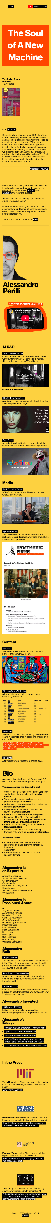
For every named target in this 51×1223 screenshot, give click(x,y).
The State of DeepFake (13, 398)
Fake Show (8, 440)
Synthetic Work (10, 531)
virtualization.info (10, 986)
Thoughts (7, 758)
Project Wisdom (10, 958)
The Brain (7, 731)
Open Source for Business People (20, 1032)
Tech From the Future (12, 489)
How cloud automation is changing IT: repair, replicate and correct (23, 1159)
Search (36, 6)
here (35, 219)
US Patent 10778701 (12, 1007)
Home (11, 6)
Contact (44, 6)
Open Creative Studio (13, 353)
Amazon (12, 129)
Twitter (31, 190)
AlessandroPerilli (20, 288)
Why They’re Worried (12, 1090)
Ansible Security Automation (16, 973)
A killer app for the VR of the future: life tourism (26, 1046)
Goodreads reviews (39, 169)
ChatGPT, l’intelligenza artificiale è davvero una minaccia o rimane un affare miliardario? (24, 1124)
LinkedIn (7, 193)
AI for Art (7, 648)
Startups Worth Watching (14, 691)
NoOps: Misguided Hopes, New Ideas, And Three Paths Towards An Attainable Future (24, 1040)
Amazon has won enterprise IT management (25, 1028)
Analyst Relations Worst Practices (20, 1035)
